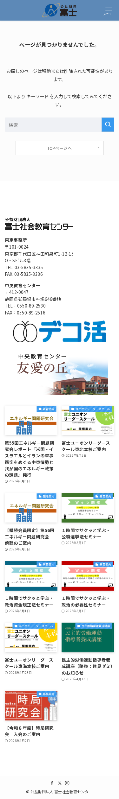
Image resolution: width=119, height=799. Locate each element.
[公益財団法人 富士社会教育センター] (59, 10)
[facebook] (52, 783)
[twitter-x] (60, 783)
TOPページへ (59, 148)
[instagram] (67, 783)
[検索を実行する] (108, 124)
